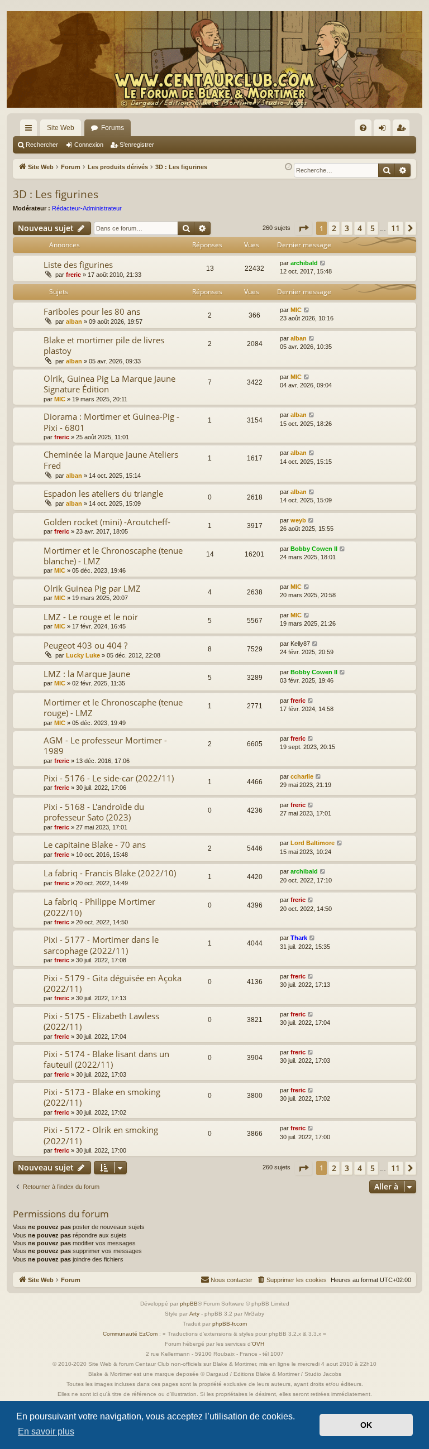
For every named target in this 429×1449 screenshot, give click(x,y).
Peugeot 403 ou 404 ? (85, 645)
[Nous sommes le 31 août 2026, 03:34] (288, 167)
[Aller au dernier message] (323, 263)
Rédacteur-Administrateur (87, 208)
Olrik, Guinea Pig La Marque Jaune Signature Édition (109, 384)
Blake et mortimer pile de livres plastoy (104, 345)
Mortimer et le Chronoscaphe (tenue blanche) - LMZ (113, 556)
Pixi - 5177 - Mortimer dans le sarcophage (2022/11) (101, 945)
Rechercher (42, 144)
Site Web (60, 128)
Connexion (88, 144)
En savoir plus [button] (46, 1431)
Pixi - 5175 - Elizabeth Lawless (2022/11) (101, 1021)
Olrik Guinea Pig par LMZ (92, 588)
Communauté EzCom (130, 1334)
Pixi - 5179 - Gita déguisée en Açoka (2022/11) (113, 983)
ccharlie (301, 776)
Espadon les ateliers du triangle (103, 493)
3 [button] (347, 228)
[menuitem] (363, 127)
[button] (303, 228)
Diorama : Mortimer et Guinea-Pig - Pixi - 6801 (111, 422)
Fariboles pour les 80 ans (92, 311)
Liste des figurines (78, 264)
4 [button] (360, 228)
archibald (304, 263)
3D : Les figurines (55, 194)
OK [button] (366, 1425)
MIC (296, 309)
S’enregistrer (137, 144)
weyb (298, 520)
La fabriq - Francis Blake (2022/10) (110, 873)
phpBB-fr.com (229, 1324)
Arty (194, 1314)
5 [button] (372, 228)
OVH (258, 1344)
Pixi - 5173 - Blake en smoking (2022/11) (102, 1097)
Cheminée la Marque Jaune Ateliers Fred (111, 460)
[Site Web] (214, 59)
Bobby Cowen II (313, 548)
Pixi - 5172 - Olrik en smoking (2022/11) (101, 1135)
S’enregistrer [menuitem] (403, 130)
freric (73, 274)
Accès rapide (31, 130)
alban (74, 321)
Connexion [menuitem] (384, 130)
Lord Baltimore (312, 842)
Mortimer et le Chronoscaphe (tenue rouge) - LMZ (113, 707)
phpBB (189, 1304)
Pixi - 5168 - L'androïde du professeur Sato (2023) (94, 812)
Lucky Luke (83, 655)
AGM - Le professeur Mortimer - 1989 (105, 745)
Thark (298, 937)
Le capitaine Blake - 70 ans (95, 844)
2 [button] (334, 228)
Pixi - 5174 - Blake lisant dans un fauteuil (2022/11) (106, 1059)
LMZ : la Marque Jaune (87, 673)
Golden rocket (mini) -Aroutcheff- (107, 521)
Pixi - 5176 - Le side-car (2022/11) (109, 778)
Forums (112, 128)
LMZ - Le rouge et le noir (91, 616)
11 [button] (395, 228)
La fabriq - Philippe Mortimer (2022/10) (99, 907)
